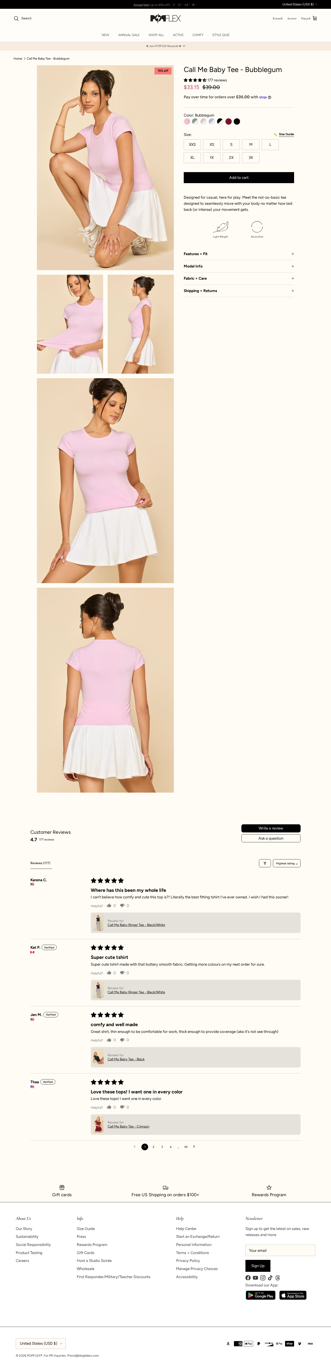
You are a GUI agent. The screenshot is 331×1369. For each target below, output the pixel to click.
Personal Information (193, 1244)
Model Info (193, 266)
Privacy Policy (188, 1260)
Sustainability (27, 1236)
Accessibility (187, 1277)
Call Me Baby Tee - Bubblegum (48, 58)
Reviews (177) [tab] (40, 863)
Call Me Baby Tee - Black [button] (126, 1059)
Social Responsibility (33, 1244)
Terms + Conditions (192, 1252)
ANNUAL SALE (129, 35)
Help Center (186, 1228)
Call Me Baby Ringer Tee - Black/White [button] (136, 925)
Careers (22, 1260)
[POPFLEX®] (165, 18)
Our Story (24, 1228)
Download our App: (261, 1285)
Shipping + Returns (200, 290)
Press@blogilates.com (83, 1356)
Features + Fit (196, 254)
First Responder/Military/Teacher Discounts (113, 1277)
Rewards (278, 18)
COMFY (198, 35)
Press (81, 1236)
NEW (105, 35)
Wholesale (85, 1268)
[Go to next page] (195, 1147)
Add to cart (239, 177)
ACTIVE (178, 35)
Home (18, 58)
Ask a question (270, 838)
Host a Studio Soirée (94, 1260)
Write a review (271, 828)
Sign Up (258, 1265)
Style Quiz (220, 35)
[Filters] (265, 863)
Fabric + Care (195, 278)
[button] (165, 46)
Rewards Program (92, 1244)
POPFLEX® (34, 1356)
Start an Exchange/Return (198, 1236)
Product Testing (29, 1252)
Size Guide (86, 1228)
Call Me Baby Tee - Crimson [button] (128, 1126)
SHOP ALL (156, 35)
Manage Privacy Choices (197, 1268)
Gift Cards (85, 1252)
